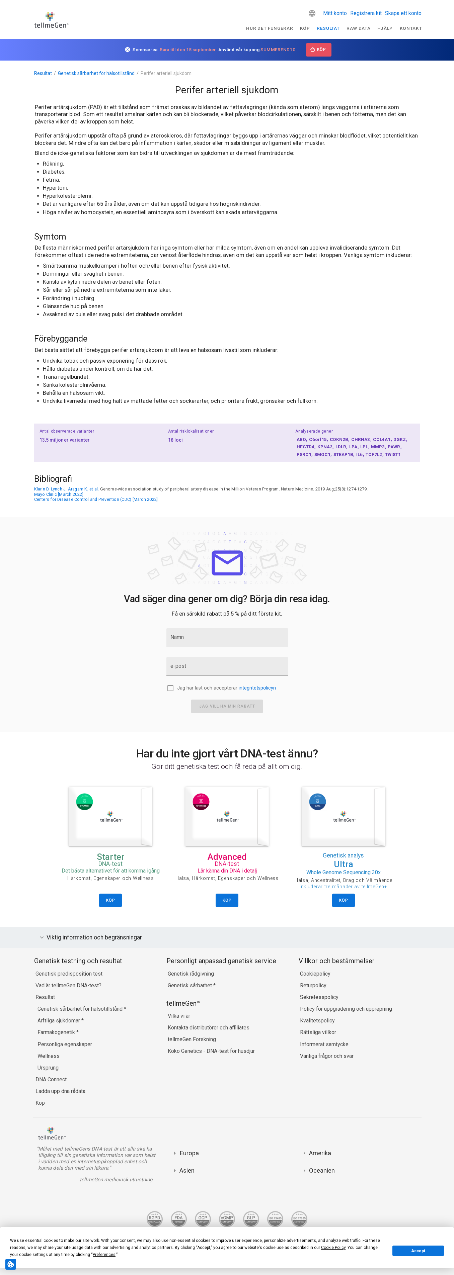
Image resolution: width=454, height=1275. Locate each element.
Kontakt (411, 28)
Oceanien (322, 1170)
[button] (312, 13)
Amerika (320, 1153)
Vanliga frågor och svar (327, 1056)
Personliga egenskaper (64, 1044)
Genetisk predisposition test (68, 974)
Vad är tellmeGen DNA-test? (68, 985)
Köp (305, 28)
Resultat (328, 28)
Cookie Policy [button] (333, 1247)
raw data (358, 28)
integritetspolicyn (257, 688)
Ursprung (48, 1068)
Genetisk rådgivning (191, 974)
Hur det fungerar (269, 28)
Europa (189, 1153)
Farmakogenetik (56, 1032)
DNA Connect (51, 1079)
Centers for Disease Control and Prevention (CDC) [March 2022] (96, 499)
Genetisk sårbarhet (190, 985)
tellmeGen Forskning (192, 1039)
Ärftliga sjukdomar (59, 1020)
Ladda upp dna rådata (60, 1091)
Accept (418, 1251)
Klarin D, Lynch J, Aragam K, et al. (66, 488)
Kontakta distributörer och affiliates (208, 1027)
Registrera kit (366, 13)
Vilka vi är (179, 1016)
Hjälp (385, 28)
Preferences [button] (104, 1254)
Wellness (48, 1056)
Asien (187, 1170)
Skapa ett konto (403, 13)
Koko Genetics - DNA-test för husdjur (211, 1051)
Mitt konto (335, 13)
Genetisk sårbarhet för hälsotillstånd (96, 73)
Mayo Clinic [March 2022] (58, 494)
